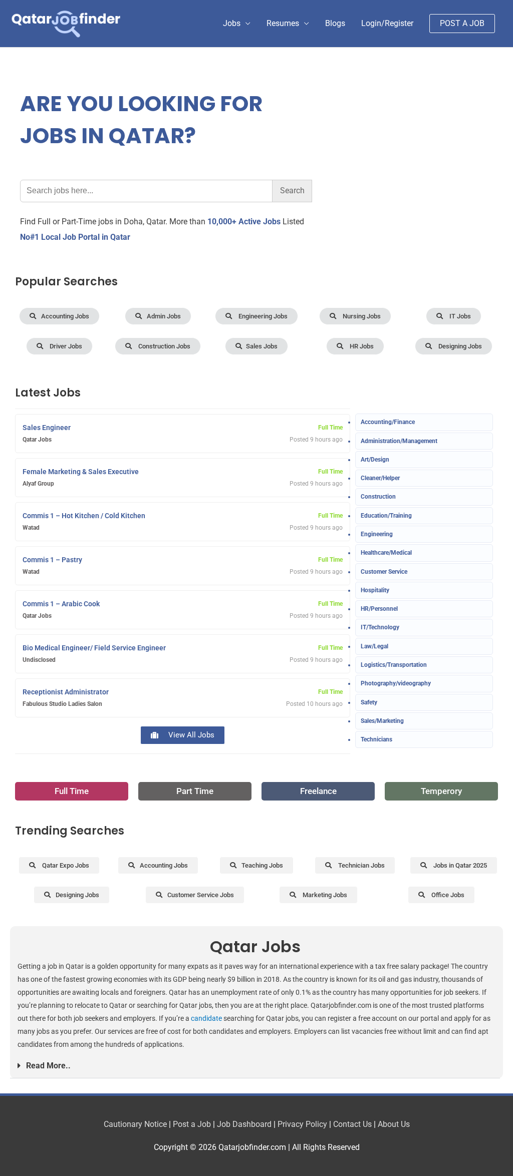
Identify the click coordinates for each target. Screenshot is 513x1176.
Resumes (283, 23)
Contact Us (352, 1124)
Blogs (335, 23)
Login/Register (387, 23)
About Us (394, 1124)
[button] (255, 1066)
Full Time (72, 791)
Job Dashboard (244, 1124)
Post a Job (192, 1124)
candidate (206, 1018)
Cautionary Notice (135, 1124)
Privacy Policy (302, 1124)
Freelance (318, 791)
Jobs (231, 23)
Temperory (441, 791)
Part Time (194, 791)
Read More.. (48, 1065)
